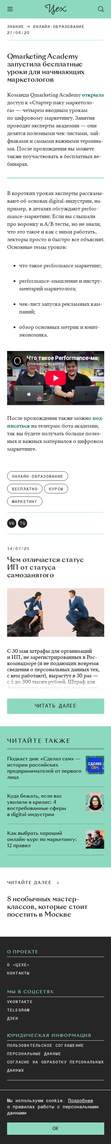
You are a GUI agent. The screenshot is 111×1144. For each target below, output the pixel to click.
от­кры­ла (93, 94)
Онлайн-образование (58, 27)
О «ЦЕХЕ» (18, 965)
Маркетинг (25, 502)
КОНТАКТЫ (18, 973)
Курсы (56, 489)
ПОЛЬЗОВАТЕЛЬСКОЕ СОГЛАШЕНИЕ (45, 1046)
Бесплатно (25, 489)
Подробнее (80, 1100)
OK (55, 1128)
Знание (15, 27)
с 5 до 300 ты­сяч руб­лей (36, 681)
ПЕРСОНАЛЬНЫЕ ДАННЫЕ (34, 1054)
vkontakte (20, 1002)
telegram (18, 1010)
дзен (12, 1019)
